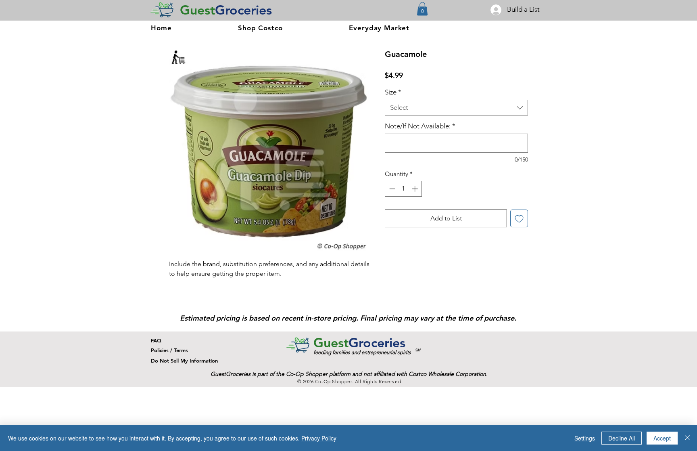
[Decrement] (391, 188)
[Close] (687, 438)
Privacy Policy (318, 438)
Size (393, 92)
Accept (662, 438)
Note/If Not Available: (420, 126)
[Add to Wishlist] (519, 218)
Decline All (621, 438)
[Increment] (415, 188)
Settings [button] (584, 438)
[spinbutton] (403, 188)
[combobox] (456, 107)
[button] (422, 8)
